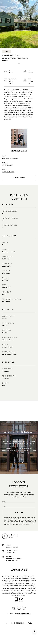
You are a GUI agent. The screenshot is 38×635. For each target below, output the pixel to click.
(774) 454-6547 (7, 165)
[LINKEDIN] (24, 608)
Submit (19, 512)
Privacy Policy (25, 524)
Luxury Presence (24, 613)
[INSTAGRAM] (14, 608)
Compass (10, 576)
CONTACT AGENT (19, 177)
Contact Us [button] (19, 462)
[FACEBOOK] (19, 608)
